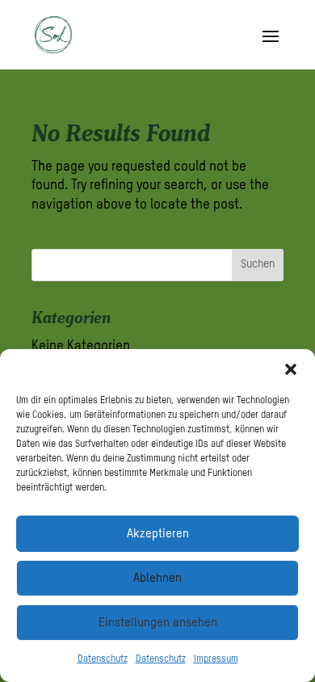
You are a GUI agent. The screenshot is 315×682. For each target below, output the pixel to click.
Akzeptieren (158, 534)
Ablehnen (157, 578)
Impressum (216, 659)
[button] (291, 369)
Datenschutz (103, 659)
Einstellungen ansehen (158, 623)
